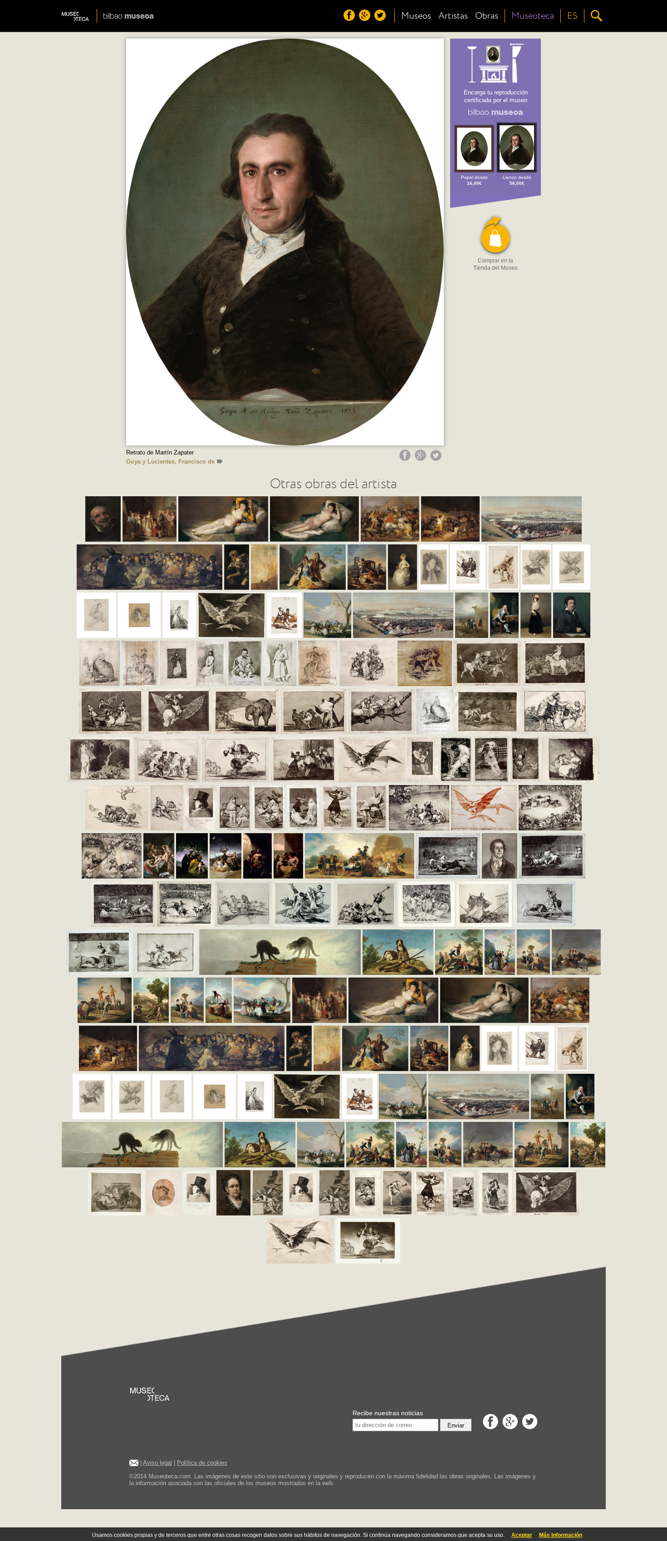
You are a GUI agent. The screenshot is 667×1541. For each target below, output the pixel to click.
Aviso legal (157, 1462)
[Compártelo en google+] (421, 458)
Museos (416, 16)
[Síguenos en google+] (366, 18)
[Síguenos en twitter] (381, 18)
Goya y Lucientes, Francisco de (170, 461)
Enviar (455, 1425)
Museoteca (532, 16)
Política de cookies (202, 1462)
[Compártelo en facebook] (406, 458)
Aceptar (521, 1535)
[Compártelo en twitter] (437, 458)
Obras (486, 16)
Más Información (560, 1535)
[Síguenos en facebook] (350, 18)
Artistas (453, 16)
